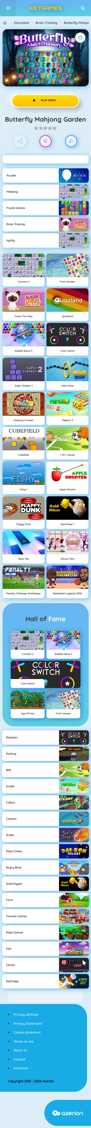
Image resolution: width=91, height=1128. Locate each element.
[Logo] (45, 8)
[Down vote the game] (45, 141)
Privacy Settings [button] (26, 1014)
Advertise (21, 1068)
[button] (83, 8)
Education (21, 23)
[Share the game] (20, 141)
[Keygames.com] (5, 22)
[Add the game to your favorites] (80, 38)
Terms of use (23, 1041)
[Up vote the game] (71, 141)
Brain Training (46, 23)
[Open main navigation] (8, 8)
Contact (19, 1059)
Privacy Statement (28, 1023)
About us (20, 1050)
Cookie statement (27, 1032)
